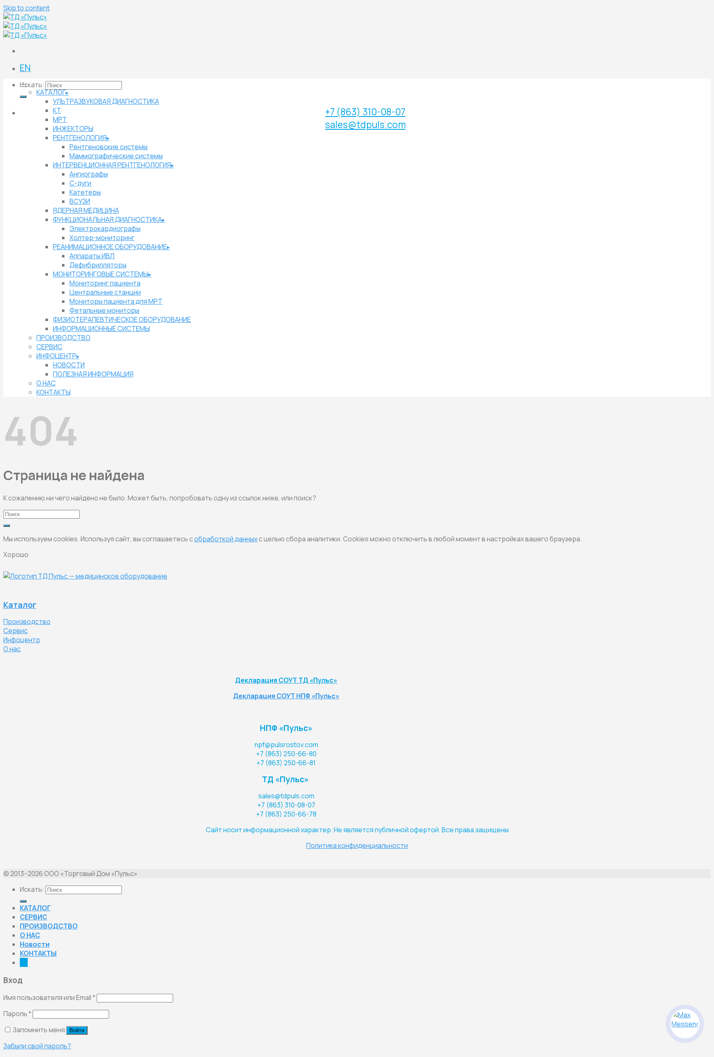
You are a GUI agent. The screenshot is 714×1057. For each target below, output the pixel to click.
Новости (35, 944)
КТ (57, 110)
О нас (12, 648)
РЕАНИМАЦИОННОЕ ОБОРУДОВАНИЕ (110, 246)
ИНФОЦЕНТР (56, 355)
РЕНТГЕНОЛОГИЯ (80, 137)
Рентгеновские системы (108, 146)
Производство (26, 621)
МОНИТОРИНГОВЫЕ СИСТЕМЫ (100, 274)
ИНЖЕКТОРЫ (73, 128)
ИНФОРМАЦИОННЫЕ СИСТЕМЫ (101, 328)
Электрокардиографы (104, 228)
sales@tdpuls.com (365, 124)
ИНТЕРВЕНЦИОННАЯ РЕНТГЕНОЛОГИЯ (112, 164)
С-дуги (80, 183)
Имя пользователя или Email (49, 997)
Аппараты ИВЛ (91, 255)
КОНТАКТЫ (53, 392)
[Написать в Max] (685, 1023)
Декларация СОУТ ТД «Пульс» (286, 680)
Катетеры (85, 192)
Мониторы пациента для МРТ (115, 301)
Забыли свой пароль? (37, 1045)
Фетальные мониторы (104, 310)
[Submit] (23, 96)
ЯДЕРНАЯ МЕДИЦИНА (86, 210)
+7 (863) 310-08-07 (365, 111)
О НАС (46, 383)
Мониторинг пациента (104, 283)
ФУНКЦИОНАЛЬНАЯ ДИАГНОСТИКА (107, 219)
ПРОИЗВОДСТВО (63, 337)
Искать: (32, 84)
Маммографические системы (116, 155)
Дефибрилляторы (97, 264)
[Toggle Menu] (23, 85)
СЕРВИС (49, 346)
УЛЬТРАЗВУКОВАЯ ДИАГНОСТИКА (106, 101)
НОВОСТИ (69, 364)
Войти (76, 1030)
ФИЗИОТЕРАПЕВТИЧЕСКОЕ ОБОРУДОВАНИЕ (122, 319)
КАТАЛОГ (51, 92)
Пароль (17, 1013)
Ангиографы (88, 174)
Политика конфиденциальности (357, 845)
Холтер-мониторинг (102, 237)
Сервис (15, 630)
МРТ (60, 119)
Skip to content (26, 7)
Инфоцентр (21, 639)
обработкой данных (225, 538)
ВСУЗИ (79, 201)
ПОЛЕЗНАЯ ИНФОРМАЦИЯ (93, 374)
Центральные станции (105, 292)
